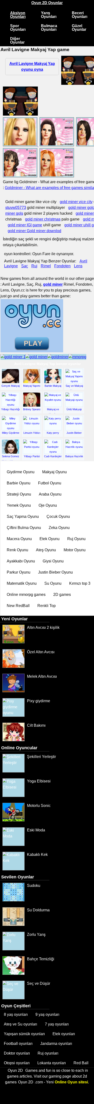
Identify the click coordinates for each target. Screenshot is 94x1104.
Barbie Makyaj (53, 385)
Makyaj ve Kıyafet (53, 411)
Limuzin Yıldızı (31, 432)
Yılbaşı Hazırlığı (10, 409)
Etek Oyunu (50, 539)
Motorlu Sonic (39, 806)
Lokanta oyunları (51, 1063)
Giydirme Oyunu (20, 472)
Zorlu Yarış (36, 934)
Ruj (34, 266)
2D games (62, 594)
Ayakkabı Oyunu (21, 561)
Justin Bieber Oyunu (55, 572)
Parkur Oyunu (18, 572)
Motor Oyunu (75, 550)
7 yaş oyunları (57, 1024)
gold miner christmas (42, 219)
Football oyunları (18, 1043)
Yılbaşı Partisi (32, 456)
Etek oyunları (64, 1034)
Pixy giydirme (38, 701)
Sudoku (33, 885)
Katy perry (53, 432)
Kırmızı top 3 (79, 583)
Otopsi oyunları (17, 1063)
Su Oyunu (52, 583)
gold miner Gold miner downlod (34, 231)
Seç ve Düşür (38, 983)
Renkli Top (46, 606)
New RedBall (18, 606)
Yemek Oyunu (19, 505)
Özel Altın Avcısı (40, 652)
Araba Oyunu (50, 494)
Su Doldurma (38, 910)
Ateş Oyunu (46, 550)
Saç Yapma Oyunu (23, 516)
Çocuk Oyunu (58, 516)
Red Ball (81, 1063)
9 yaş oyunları (47, 1014)
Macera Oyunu (19, 539)
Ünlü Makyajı (74, 409)
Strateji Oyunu (19, 494)
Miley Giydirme (10, 432)
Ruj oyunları (48, 1053)
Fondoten (62, 266)
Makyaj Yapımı (31, 385)
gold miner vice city (76, 202)
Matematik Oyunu (22, 583)
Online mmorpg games (26, 594)
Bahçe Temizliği (40, 959)
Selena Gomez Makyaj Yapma (10, 458)
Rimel (46, 266)
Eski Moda (36, 830)
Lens (78, 266)
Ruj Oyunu (76, 539)
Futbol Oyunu (49, 483)
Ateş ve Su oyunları (20, 1024)
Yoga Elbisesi (39, 781)
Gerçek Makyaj (10, 385)
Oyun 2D (15, 1070)
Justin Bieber (74, 432)
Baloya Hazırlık (74, 456)
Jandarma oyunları (56, 1043)
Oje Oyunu (48, 505)
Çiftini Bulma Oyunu (24, 528)
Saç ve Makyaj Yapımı (74, 387)
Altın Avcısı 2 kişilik (43, 627)
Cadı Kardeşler (53, 456)
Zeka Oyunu (59, 528)
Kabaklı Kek (37, 854)
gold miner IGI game (25, 225)
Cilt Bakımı (36, 725)
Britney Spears (31, 409)
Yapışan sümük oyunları (24, 1034)
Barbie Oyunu (18, 483)
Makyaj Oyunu (54, 472)
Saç (24, 266)
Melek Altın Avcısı (42, 676)
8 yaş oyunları (16, 1014)
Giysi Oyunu (53, 561)
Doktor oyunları (17, 1053)
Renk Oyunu (17, 550)
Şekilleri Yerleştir (41, 757)
